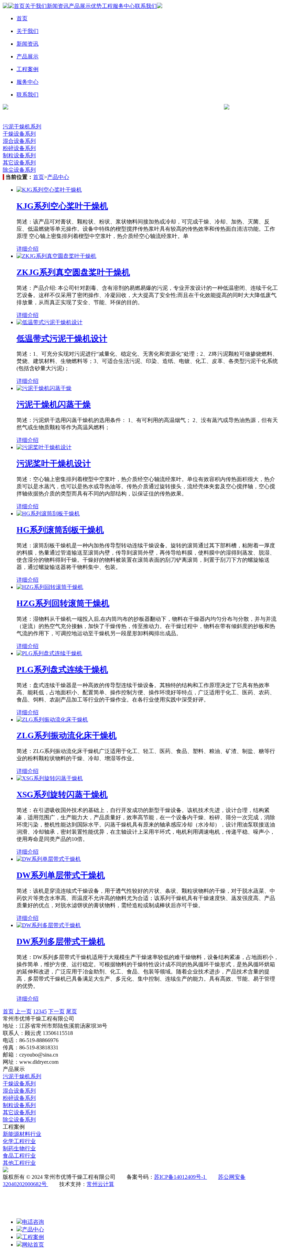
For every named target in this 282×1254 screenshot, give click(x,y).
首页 (19, 6)
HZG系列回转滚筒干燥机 (63, 603)
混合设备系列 (19, 141)
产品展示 (80, 6)
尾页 (71, 1011)
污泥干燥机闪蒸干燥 (54, 404)
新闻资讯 (58, 6)
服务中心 (124, 6)
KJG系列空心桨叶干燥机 (62, 206)
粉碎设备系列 (19, 148)
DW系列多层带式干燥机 (61, 941)
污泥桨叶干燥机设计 (54, 463)
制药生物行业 (19, 1148)
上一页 (23, 1011)
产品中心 (58, 177)
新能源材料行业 (22, 1134)
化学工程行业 (19, 1141)
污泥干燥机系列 (22, 126)
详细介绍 (28, 249)
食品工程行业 (19, 1156)
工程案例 (28, 69)
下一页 (56, 1011)
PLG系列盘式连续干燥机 (62, 669)
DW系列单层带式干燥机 (61, 875)
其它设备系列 (19, 163)
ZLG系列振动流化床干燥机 (67, 735)
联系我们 (146, 6)
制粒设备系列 (19, 155)
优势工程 (102, 6)
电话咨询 (33, 1222)
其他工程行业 (19, 1163)
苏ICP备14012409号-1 (180, 1177)
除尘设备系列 (19, 170)
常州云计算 (100, 1184)
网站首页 (33, 1244)
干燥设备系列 (19, 134)
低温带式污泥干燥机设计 (62, 338)
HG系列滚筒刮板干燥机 (60, 529)
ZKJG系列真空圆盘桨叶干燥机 (73, 272)
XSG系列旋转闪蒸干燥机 (62, 794)
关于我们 (36, 6)
